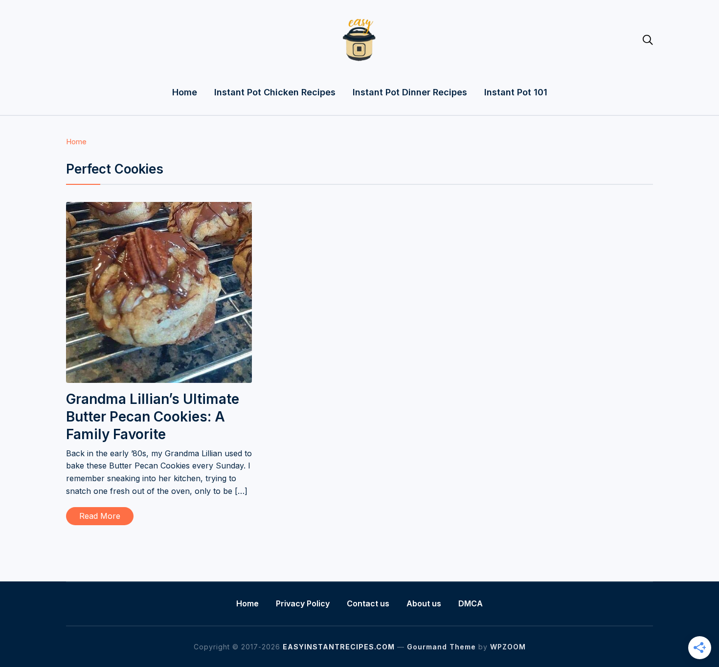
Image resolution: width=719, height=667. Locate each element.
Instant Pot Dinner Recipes (410, 92)
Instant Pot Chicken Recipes (275, 92)
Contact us (368, 603)
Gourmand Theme (441, 647)
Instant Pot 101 (515, 92)
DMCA (470, 603)
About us (423, 603)
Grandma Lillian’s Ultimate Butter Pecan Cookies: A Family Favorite (152, 417)
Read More (99, 516)
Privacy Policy (303, 603)
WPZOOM (508, 647)
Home (184, 92)
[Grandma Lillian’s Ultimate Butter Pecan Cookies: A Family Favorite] (159, 208)
